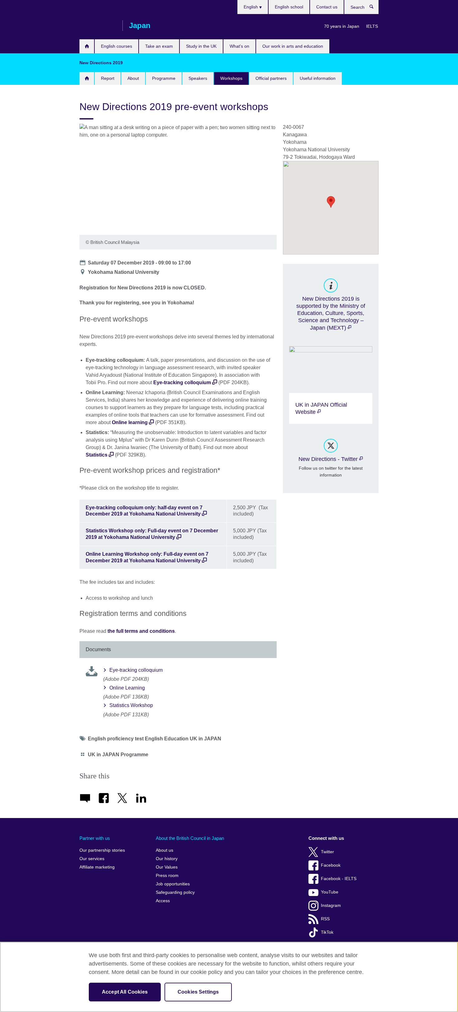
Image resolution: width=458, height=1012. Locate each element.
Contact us (326, 6)
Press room (167, 875)
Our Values (167, 867)
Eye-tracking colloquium (182, 382)
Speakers (197, 78)
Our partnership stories (102, 850)
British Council (97, 25)
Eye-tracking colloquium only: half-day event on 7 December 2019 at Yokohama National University (144, 511)
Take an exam (159, 46)
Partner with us (94, 838)
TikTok (327, 932)
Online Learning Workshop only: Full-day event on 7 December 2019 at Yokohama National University (147, 557)
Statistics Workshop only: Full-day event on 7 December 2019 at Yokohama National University (152, 534)
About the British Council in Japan (190, 838)
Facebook (331, 865)
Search (375, 8)
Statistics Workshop (131, 705)
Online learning (130, 422)
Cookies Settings (198, 992)
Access (163, 900)
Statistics (97, 455)
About (133, 78)
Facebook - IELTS (338, 878)
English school (289, 6)
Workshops (231, 78)
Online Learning (127, 687)
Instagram (331, 905)
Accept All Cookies (125, 992)
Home (86, 46)
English (251, 6)
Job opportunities (173, 884)
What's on (239, 46)
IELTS (372, 26)
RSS (325, 919)
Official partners (271, 78)
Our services (91, 858)
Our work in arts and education (292, 46)
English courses (116, 46)
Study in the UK (201, 46)
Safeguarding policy (175, 892)
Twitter (327, 852)
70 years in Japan (341, 26)
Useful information (318, 78)
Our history (167, 858)
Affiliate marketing (97, 867)
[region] (229, 977)
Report (107, 78)
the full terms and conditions (141, 631)
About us (164, 850)
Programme (163, 78)
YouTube (329, 892)
